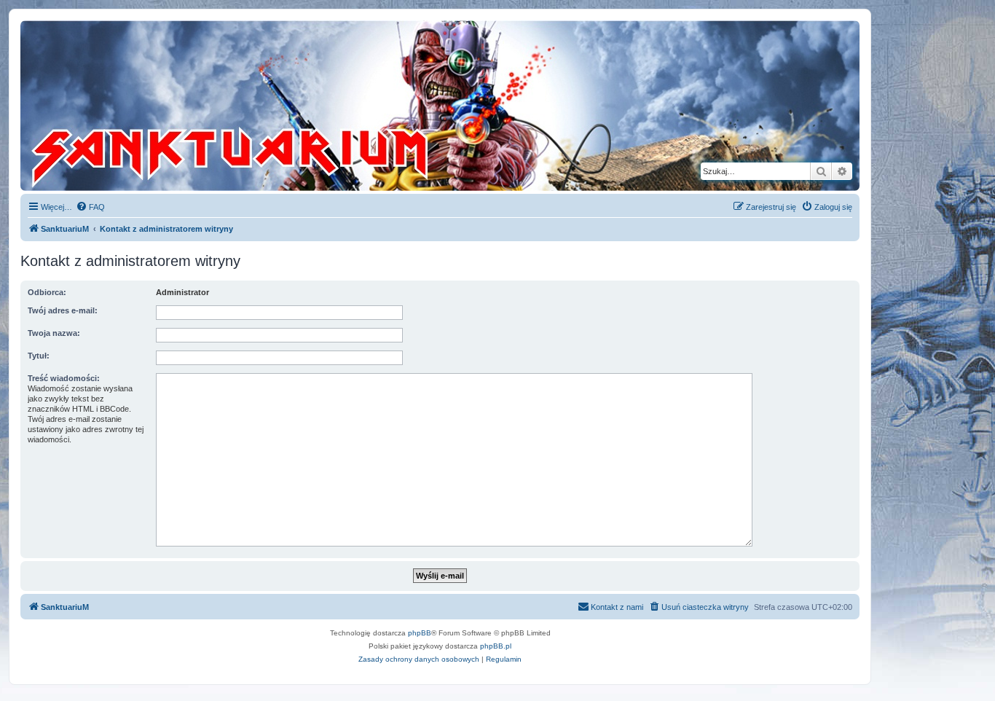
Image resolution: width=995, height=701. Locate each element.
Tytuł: (39, 355)
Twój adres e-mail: (63, 310)
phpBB (419, 633)
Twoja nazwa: (54, 333)
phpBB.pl (495, 646)
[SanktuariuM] (298, 105)
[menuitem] (90, 207)
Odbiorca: (47, 292)
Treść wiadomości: (64, 378)
